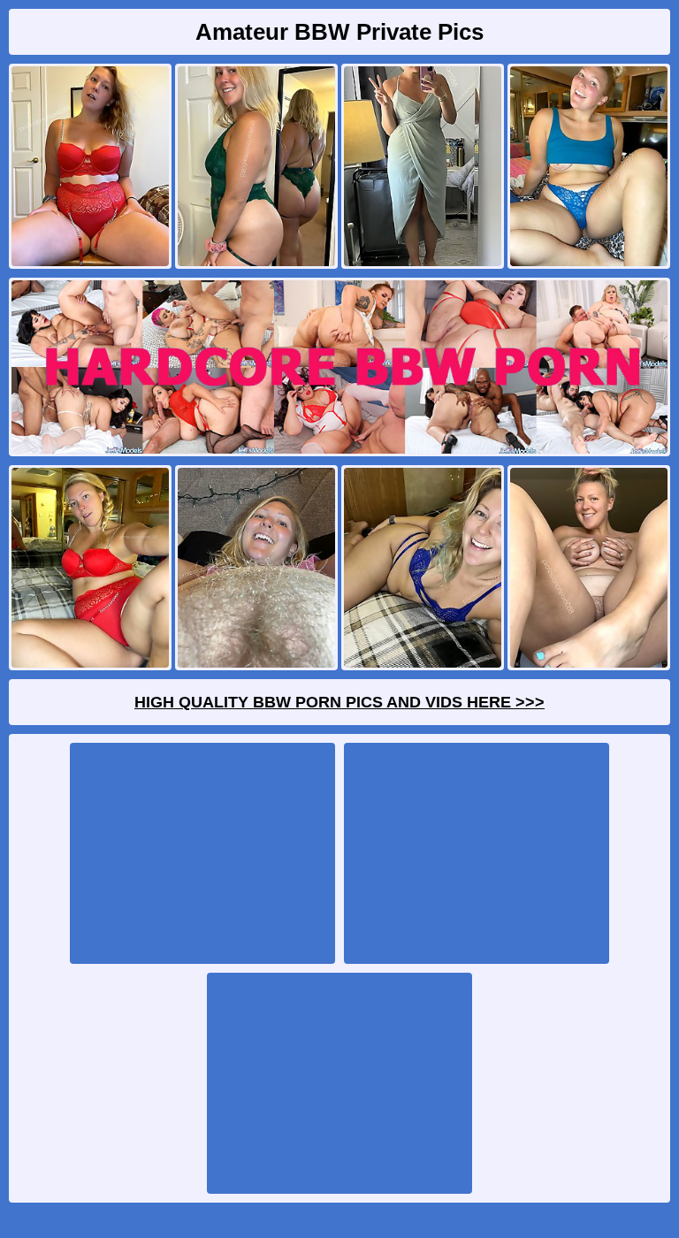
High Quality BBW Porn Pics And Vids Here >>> (339, 702)
